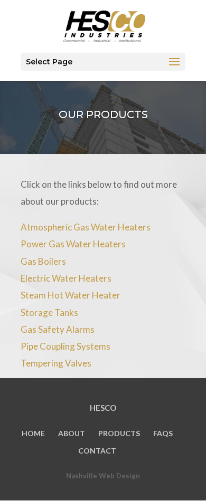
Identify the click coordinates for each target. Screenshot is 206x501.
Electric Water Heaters (66, 278)
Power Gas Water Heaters (73, 243)
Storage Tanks (49, 312)
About (71, 433)
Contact (97, 450)
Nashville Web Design (103, 475)
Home (33, 433)
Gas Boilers (43, 261)
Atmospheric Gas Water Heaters (86, 227)
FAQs (163, 433)
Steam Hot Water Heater (70, 295)
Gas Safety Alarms (58, 329)
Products (119, 433)
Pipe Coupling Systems (65, 346)
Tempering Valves (56, 363)
